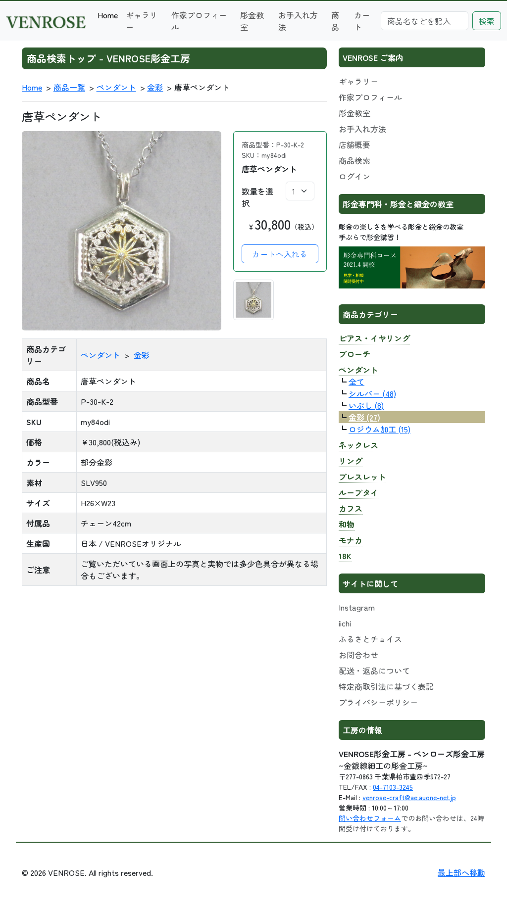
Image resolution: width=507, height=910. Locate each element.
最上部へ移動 (461, 872)
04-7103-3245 (393, 787)
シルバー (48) (372, 393)
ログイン (354, 176)
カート (362, 21)
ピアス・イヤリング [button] (374, 338)
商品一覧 (69, 87)
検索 (487, 21)
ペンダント (116, 87)
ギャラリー (141, 21)
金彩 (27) (364, 417)
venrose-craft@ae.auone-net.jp (409, 797)
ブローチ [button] (354, 354)
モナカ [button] (350, 540)
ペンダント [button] (358, 370)
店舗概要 (354, 144)
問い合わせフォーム (370, 818)
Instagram (357, 607)
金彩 (155, 87)
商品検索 (354, 160)
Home (108, 15)
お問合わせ (358, 655)
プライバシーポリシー (378, 702)
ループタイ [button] (358, 492)
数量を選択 (257, 197)
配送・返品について (374, 670)
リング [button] (350, 461)
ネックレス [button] (358, 445)
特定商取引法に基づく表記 (386, 686)
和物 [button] (347, 524)
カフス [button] (350, 508)
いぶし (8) (366, 405)
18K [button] (345, 556)
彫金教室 (252, 21)
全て (356, 381)
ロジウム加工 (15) (379, 429)
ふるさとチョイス (370, 639)
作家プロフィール (199, 21)
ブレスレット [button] (362, 476)
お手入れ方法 (298, 21)
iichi (345, 623)
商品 (335, 21)
